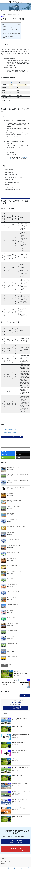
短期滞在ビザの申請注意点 (12, 532)
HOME (8, 869)
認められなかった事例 (9, 36)
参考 (4, 37)
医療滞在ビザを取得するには (12, 584)
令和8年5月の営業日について (18, 775)
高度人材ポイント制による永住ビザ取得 (14, 506)
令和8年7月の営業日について (18, 742)
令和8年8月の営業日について (18, 726)
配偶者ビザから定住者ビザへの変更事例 (11, 33)
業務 (3, 16)
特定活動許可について (11, 617)
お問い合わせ (21, 869)
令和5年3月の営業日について (21, 673)
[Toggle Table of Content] (18, 24)
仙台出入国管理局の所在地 (10, 432)
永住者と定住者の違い (9, 27)
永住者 (10, 82)
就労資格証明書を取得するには (13, 552)
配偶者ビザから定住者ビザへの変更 (10, 29)
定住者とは (5, 26)
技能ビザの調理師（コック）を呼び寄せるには (16, 526)
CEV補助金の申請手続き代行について (20, 808)
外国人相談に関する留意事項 (12, 623)
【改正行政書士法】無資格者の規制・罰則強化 (16, 487)
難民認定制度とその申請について (13, 558)
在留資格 (17, 665)
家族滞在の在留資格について (12, 656)
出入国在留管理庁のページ (10, 429)
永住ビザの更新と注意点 (11, 578)
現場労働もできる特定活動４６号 (13, 591)
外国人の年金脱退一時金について (13, 643)
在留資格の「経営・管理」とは (13, 636)
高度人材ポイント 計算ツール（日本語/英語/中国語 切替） (18, 480)
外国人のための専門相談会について (14, 604)
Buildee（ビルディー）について (19, 718)
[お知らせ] (7, 673)
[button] (12, 437)
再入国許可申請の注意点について (13, 545)
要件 (5, 30)
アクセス (14, 869)
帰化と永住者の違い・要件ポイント (14, 597)
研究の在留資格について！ (12, 513)
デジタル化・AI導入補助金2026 (19, 750)
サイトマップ (4, 858)
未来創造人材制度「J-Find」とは (13, 565)
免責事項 (3, 863)
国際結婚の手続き (10, 493)
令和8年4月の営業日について (18, 816)
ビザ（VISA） (12, 665)
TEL (28, 869)
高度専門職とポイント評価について (14, 539)
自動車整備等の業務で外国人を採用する (14, 500)
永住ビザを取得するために (12, 630)
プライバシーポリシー (6, 861)
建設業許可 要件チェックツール (13, 467)
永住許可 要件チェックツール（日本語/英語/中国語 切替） (18, 474)
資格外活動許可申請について (12, 649)
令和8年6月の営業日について (18, 759)
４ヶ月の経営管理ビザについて (13, 519)
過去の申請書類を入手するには (13, 610)
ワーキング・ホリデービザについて (14, 571)
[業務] (24, 683)
